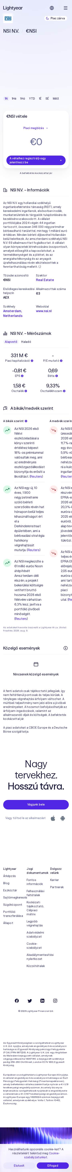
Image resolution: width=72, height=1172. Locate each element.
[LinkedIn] (42, 1001)
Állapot (8, 923)
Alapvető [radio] (11, 342)
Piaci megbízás (33, 128)
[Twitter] (30, 1001)
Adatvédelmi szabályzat (35, 934)
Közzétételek (36, 966)
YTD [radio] (32, 98)
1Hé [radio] (14, 98)
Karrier (54, 880)
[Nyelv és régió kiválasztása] (52, 8)
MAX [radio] (56, 98)
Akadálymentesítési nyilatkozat (36, 957)
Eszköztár (10, 890)
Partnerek (57, 887)
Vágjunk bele (36, 804)
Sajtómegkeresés (12, 897)
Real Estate (45, 280)
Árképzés (9, 876)
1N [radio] (6, 98)
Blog (6, 883)
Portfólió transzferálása (12, 914)
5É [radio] (47, 98)
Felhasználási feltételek (35, 893)
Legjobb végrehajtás (35, 923)
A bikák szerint (13, 421)
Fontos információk (35, 882)
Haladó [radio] (26, 342)
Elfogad (52, 1165)
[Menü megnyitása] (65, 8)
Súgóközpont (12, 904)
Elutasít (19, 1165)
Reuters (36, 476)
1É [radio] (40, 98)
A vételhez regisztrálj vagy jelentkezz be (28, 160)
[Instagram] (55, 1001)
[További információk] (65, 648)
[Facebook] (17, 1001)
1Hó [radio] (22, 98)
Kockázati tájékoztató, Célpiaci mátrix (35, 908)
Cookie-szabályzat (34, 946)
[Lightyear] (13, 8)
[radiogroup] (31, 98)
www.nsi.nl (44, 311)
